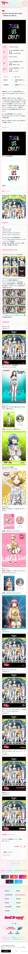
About (18, 906)
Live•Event (8, 894)
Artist (7, 898)
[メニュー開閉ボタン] (25, 3)
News (18, 890)
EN (15, 923)
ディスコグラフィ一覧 (14, 863)
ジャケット (6, 77)
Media (18, 902)
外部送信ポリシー (15, 937)
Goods (7, 910)
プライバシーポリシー (6, 937)
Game (7, 902)
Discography (20, 894)
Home (7, 890)
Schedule (8, 906)
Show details (24, 951)
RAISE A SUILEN (6, 855)
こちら (8, 841)
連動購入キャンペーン (19, 85)
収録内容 (5, 80)
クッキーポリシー (23, 937)
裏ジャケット (18, 77)
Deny (16, 951)
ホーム (3, 870)
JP (12, 923)
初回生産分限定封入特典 (19, 80)
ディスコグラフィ (9, 870)
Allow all (6, 951)
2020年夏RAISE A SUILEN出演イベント (13, 315)
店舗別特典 (6, 84)
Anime (18, 898)
